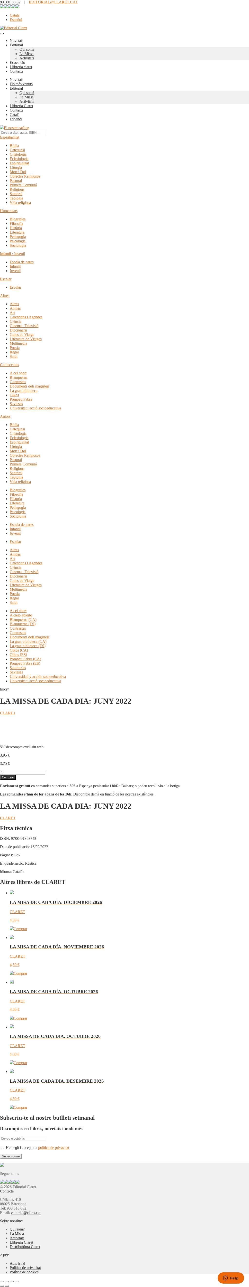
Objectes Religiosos (25, 176)
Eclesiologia (19, 159)
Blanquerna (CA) (23, 619)
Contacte (16, 71)
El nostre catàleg (16, 128)
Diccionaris (18, 330)
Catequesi (17, 150)
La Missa (26, 54)
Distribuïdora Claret (25, 1247)
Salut (14, 356)
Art (12, 313)
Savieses (16, 404)
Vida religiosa (20, 202)
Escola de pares (22, 262)
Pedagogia (18, 237)
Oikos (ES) (18, 655)
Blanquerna (18, 377)
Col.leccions (9, 365)
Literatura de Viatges (26, 339)
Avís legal (17, 1263)
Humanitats (9, 211)
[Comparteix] (12, 1281)
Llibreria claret (21, 67)
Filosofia (16, 223)
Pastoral (16, 181)
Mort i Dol (18, 172)
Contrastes (18, 628)
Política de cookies (24, 1272)
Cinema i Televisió (24, 326)
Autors (5, 416)
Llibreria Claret (21, 106)
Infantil (15, 266)
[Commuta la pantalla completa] (7, 1281)
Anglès (15, 308)
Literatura (17, 232)
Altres (4, 295)
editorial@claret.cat (26, 1213)
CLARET (8, 713)
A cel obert (18, 373)
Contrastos (18, 382)
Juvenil (15, 271)
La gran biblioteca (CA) (28, 641)
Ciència (15, 321)
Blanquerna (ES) (23, 624)
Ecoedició (17, 62)
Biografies (18, 219)
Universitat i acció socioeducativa (35, 408)
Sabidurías (18, 668)
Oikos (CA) (19, 650)
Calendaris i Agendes (26, 317)
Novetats (16, 40)
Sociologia (18, 245)
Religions (17, 189)
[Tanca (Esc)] (16, 1281)
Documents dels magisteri (29, 386)
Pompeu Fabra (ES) (25, 663)
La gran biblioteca (23, 390)
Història (16, 228)
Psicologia (18, 241)
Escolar (5, 279)
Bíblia (14, 145)
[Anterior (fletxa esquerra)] (2, 1286)
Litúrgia (16, 167)
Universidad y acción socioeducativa (38, 676)
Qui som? (26, 49)
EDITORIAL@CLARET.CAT (53, 2)
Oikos (14, 395)
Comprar (8, 777)
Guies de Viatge (22, 334)
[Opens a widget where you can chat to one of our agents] (230, 1278)
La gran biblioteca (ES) (27, 646)
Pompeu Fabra (21, 399)
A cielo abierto (21, 615)
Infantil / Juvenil (12, 254)
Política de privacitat (25, 1268)
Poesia (15, 348)
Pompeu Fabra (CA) (25, 659)
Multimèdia (18, 343)
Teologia (16, 198)
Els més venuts (21, 84)
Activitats (26, 58)
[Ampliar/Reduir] (2, 1281)
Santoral (16, 194)
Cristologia (18, 154)
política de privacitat (53, 1147)
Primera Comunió (23, 185)
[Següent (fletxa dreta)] (7, 1286)
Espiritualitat (9, 137)
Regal (14, 352)
